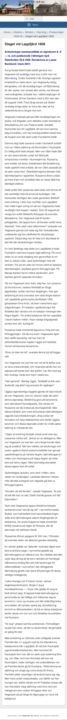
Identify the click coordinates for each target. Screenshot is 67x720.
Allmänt (29, 32)
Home (7, 32)
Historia (17, 32)
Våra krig (41, 32)
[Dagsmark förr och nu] (33, 15)
